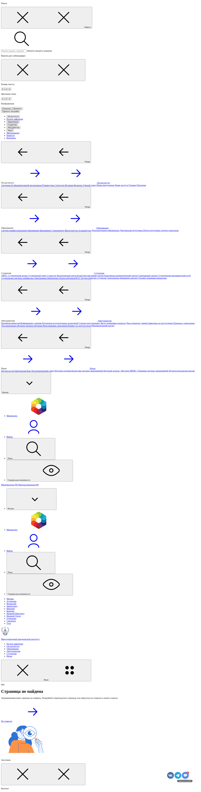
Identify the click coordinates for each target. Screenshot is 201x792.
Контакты (11, 138)
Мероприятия (13, 133)
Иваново (11, 608)
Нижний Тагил (14, 616)
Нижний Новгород (15, 613)
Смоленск (11, 621)
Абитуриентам (13, 128)
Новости (11, 135)
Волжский (11, 604)
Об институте (13, 116)
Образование (13, 122)
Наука (10, 130)
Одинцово (11, 618)
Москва (10, 599)
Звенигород (12, 606)
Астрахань (11, 601)
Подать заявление (15, 119)
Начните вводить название (39, 51)
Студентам (12, 125)
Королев (10, 611)
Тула (9, 623)
